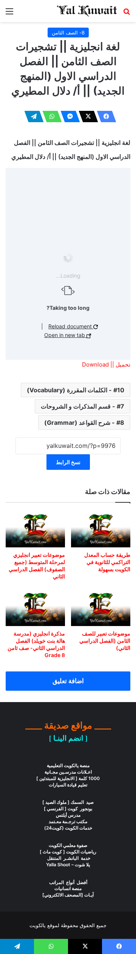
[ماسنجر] (68, 116)
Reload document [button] (70, 326)
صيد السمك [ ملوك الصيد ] (68, 802)
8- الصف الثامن (68, 33)
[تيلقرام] (31, 116)
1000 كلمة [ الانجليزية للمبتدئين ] (68, 778)
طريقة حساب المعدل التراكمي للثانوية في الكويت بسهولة (107, 562)
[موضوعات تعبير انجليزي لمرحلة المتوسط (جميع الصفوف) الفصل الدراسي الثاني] (35, 528)
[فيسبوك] (104, 116)
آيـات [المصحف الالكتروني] (68, 895)
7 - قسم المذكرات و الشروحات (82, 406)
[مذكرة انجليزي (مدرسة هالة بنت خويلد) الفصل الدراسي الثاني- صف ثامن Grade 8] (35, 607)
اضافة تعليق (68, 681)
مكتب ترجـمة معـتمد (68, 821)
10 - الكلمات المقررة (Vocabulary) (75, 390)
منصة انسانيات (68, 888)
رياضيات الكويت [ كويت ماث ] (68, 852)
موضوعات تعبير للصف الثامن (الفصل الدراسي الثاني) (104, 640)
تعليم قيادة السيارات (68, 785)
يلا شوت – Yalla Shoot (68, 864)
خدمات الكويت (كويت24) (68, 828)
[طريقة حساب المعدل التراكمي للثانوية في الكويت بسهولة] (100, 528)
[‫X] (86, 116)
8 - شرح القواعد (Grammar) (84, 422)
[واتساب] (49, 116)
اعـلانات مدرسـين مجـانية (68, 772)
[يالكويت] (87, 11)
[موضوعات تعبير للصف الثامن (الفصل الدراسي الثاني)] (100, 607)
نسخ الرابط (68, 462)
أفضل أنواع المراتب (68, 882)
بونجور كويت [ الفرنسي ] (68, 808)
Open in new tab (65, 335)
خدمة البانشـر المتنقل (68, 858)
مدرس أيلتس (68, 815)
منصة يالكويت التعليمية (68, 765)
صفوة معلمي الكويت (68, 845)
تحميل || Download (106, 364)
